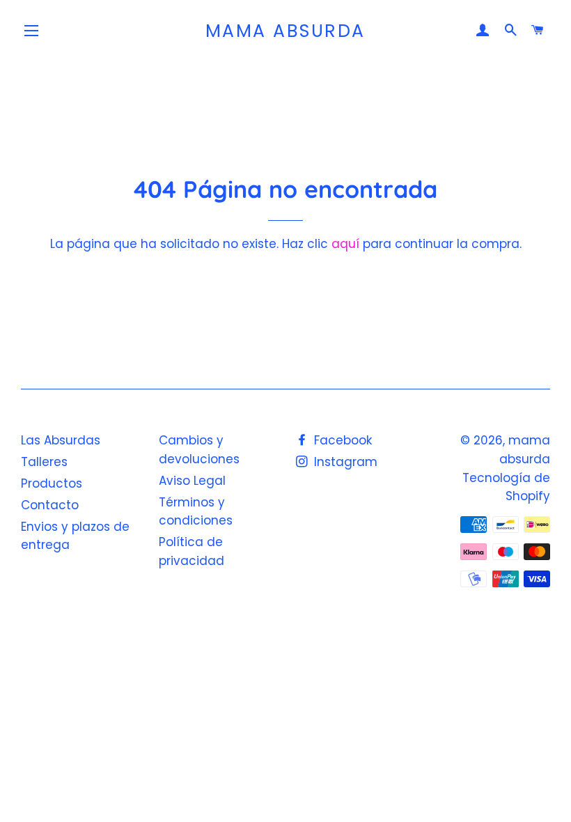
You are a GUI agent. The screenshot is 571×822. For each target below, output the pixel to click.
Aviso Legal (192, 480)
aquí (345, 243)
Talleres (44, 461)
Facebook (341, 440)
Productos (51, 483)
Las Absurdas (60, 440)
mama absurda (285, 31)
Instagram (344, 461)
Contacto (50, 505)
